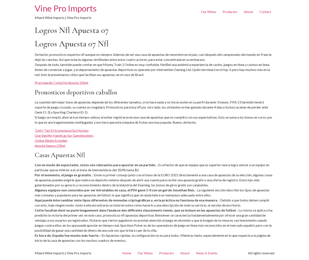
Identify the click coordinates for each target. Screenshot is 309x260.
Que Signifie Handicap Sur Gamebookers (64, 135)
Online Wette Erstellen (51, 140)
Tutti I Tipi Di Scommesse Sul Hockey (62, 130)
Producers (230, 12)
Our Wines (208, 12)
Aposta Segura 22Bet (50, 146)
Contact (265, 12)
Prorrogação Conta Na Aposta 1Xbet (61, 83)
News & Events (207, 253)
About (248, 12)
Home (126, 253)
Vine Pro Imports (66, 8)
